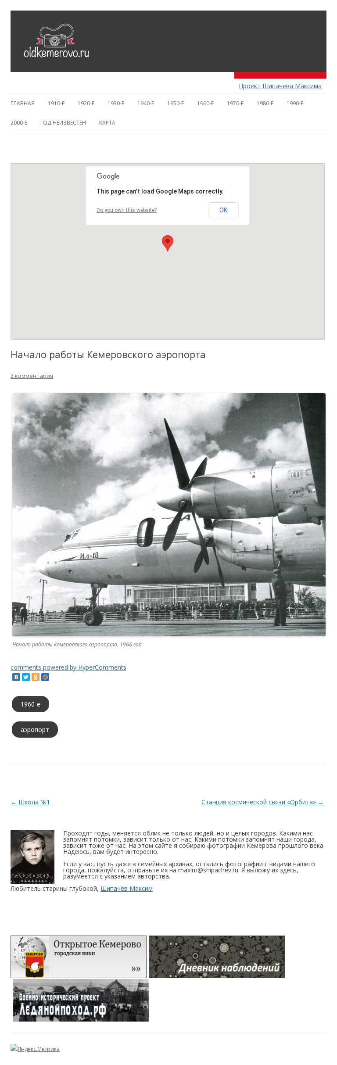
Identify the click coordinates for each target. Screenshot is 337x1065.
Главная (23, 103)
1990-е (295, 103)
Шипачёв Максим (126, 888)
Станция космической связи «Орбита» (262, 802)
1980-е (265, 103)
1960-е (205, 103)
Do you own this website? (127, 210)
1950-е (175, 103)
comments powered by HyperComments (68, 667)
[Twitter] (26, 677)
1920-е (86, 103)
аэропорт (35, 729)
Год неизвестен (63, 122)
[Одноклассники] (35, 677)
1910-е (56, 103)
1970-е (235, 103)
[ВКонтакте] (16, 677)
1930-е (116, 103)
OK (223, 210)
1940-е (145, 103)
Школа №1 (30, 802)
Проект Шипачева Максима (280, 86)
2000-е (19, 122)
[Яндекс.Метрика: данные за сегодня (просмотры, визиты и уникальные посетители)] (35, 1049)
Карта (107, 122)
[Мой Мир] (45, 677)
